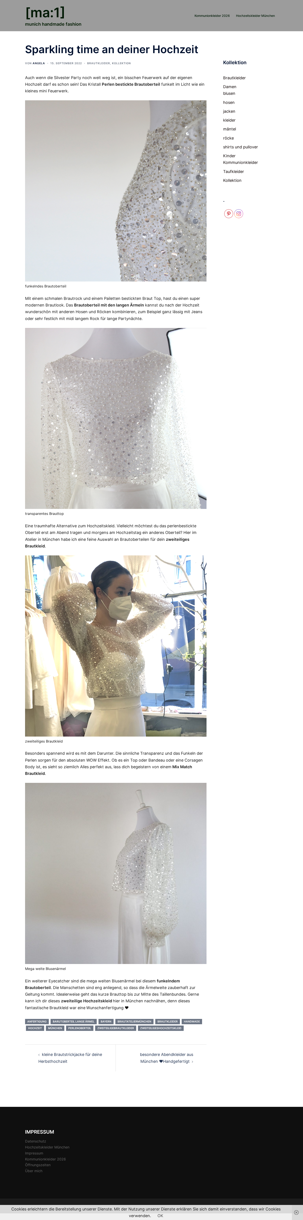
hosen (229, 102)
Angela (39, 63)
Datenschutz (35, 1141)
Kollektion (121, 63)
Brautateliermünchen (134, 1021)
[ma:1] (45, 12)
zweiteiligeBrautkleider (115, 1028)
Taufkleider (233, 171)
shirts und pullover (240, 147)
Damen (229, 86)
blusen (229, 93)
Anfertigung (37, 1021)
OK (160, 1215)
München (55, 1028)
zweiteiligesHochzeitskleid (160, 1028)
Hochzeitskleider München (255, 15)
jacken (229, 111)
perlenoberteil (79, 1028)
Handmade (192, 1021)
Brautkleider (98, 63)
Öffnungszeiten (38, 1165)
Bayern (106, 1021)
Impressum (34, 1153)
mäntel (229, 129)
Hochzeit (35, 1028)
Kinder (229, 155)
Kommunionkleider (240, 162)
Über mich (33, 1171)
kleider (229, 120)
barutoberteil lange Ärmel (73, 1021)
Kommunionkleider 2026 (212, 15)
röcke (228, 138)
